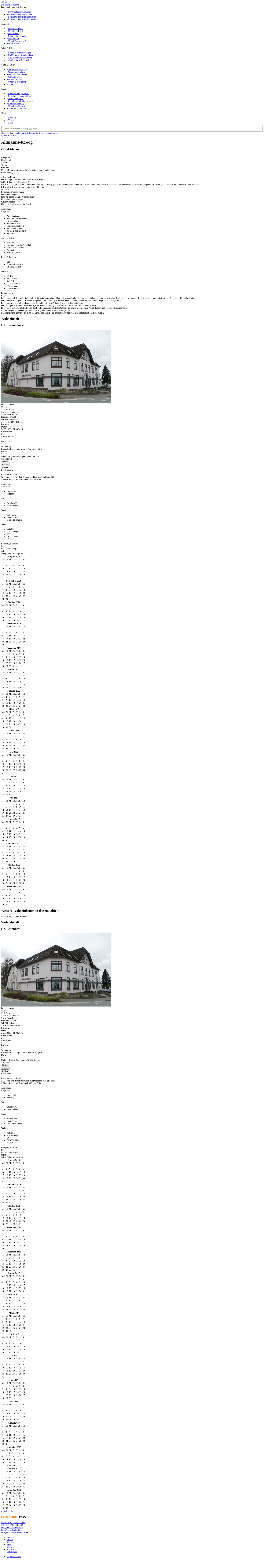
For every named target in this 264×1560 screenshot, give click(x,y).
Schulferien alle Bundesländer (21, 101)
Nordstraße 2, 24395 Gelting (13, 1522)
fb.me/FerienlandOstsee (11, 1530)
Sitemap (10, 1542)
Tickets (11, 120)
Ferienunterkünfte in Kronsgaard (22, 19)
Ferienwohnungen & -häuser (22, 133)
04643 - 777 (6, 1525)
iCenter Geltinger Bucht (18, 93)
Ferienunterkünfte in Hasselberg (22, 17)
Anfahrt (10, 1539)
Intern (9, 1547)
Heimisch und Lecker (17, 74)
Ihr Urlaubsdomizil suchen (19, 12)
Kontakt (10, 1537)
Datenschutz (12, 1552)
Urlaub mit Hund (15, 28)
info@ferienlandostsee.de (12, 1527)
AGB (10, 122)
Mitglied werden (14, 1556)
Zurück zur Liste (8, 135)
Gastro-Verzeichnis (16, 72)
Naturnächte (13, 33)
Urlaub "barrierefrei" (17, 41)
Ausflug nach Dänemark (18, 60)
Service (11, 84)
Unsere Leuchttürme (17, 82)
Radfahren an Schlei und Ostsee (22, 55)
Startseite (5, 133)
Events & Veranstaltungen (19, 53)
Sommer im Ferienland (18, 36)
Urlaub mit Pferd (15, 31)
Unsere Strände (15, 79)
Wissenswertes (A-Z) (17, 69)
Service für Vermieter (17, 108)
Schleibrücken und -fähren (19, 96)
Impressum (11, 1549)
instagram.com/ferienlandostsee (14, 1532)
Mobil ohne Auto (15, 98)
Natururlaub (13, 38)
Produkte (12, 118)
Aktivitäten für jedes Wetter (20, 57)
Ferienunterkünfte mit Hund (20, 14)
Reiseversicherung (16, 103)
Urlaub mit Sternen (16, 106)
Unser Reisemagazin (17, 43)
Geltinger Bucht (15, 77)
